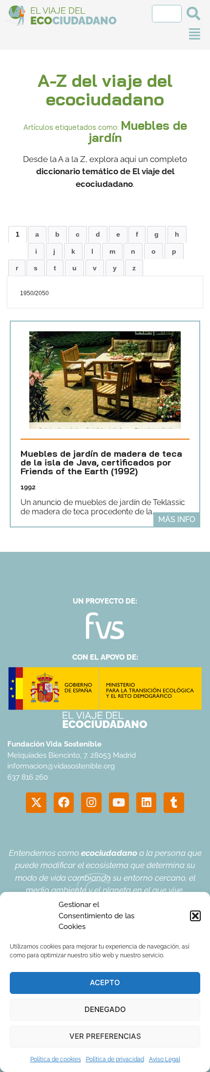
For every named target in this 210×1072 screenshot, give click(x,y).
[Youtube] (119, 802)
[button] (195, 916)
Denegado (105, 1009)
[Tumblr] (174, 802)
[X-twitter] (36, 802)
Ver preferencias (105, 1036)
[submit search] (193, 13)
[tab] (17, 234)
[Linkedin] (146, 802)
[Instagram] (91, 802)
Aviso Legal (164, 1059)
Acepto (105, 982)
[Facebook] (64, 802)
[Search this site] (167, 13)
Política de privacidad (115, 1059)
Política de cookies (55, 1059)
